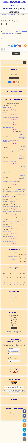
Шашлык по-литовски (8, 201)
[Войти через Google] (16, 82)
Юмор (23, 219)
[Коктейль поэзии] (14, 382)
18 (4, 282)
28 (14, 284)
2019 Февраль (14, 295)
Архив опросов (17, 331)
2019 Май (14, 301)
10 (23, 277)
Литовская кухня (21, 189)
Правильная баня (9, 33)
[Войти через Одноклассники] (19, 82)
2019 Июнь (14, 303)
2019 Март (14, 297)
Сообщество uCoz (15, 415)
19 (7, 282)
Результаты (10, 331)
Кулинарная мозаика (20, 204)
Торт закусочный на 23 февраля (10, 206)
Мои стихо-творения (20, 105)
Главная (4, 14)
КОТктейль (18, 31)
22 (17, 282)
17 (23, 280)
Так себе (15, 323)
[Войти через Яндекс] (14, 82)
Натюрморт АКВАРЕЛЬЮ (9, 161)
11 (4, 280)
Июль (11, 14)
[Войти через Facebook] (11, 82)
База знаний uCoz (15, 417)
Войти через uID (14, 78)
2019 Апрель (14, 299)
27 (10, 284)
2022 (8, 14)
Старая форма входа (14, 85)
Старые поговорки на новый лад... (11, 221)
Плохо (14, 325)
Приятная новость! (7, 231)
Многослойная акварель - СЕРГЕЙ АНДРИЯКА (13, 151)
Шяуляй (13, 253)
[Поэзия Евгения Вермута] (14, 372)
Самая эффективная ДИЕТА (9, 241)
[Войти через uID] (12, 45)
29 (17, 284)
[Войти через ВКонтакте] (9, 82)
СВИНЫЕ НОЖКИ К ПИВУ (8, 196)
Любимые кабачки (13, 256)
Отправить (16, 53)
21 (14, 282)
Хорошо (15, 319)
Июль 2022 (14, 271)
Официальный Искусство (15, 413)
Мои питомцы (13, 259)
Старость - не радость (8, 236)
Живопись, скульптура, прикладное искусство (22, 136)
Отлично (15, 317)
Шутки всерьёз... (7, 226)
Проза (23, 126)
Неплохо (15, 321)
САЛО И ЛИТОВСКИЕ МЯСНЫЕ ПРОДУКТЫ (12, 191)
